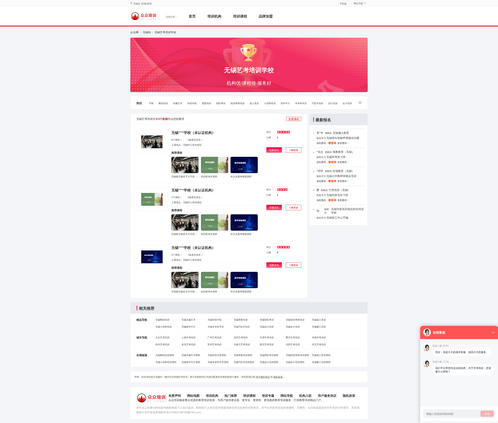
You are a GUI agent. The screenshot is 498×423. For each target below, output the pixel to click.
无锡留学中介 (188, 326)
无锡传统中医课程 (217, 355)
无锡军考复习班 (335, 157)
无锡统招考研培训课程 (297, 355)
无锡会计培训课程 (295, 362)
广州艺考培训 (215, 337)
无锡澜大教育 (341, 133)
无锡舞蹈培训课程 (164, 355)
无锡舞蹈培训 (162, 319)
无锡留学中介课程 (190, 362)
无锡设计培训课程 (269, 362)
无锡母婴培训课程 (243, 355)
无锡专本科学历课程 (218, 362)
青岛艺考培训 (188, 344)
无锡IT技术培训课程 (244, 362)
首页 (192, 16)
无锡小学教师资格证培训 (341, 176)
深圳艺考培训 (241, 337)
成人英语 (254, 103)
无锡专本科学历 (216, 326)
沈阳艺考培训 (293, 344)
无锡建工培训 (319, 326)
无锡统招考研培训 (295, 319)
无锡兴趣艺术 (188, 319)
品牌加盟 (266, 16)
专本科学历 (301, 103)
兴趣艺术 (177, 103)
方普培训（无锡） (339, 190)
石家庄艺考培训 (242, 344)
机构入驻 (305, 395)
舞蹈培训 (163, 103)
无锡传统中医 (215, 319)
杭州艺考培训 (162, 344)
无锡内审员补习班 (337, 195)
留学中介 (285, 103)
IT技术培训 (317, 103)
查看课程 (293, 119)
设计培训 (333, 103)
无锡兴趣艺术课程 (190, 355)
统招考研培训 (238, 103)
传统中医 (192, 103)
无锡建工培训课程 (321, 362)
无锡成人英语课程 (321, 355)
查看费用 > (343, 143)
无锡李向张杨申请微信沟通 (342, 138)
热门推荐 (230, 395)
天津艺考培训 (267, 337)
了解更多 (293, 150)
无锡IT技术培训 (242, 326)
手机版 (343, 3)
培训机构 (214, 16)
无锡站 (147, 32)
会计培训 (347, 103)
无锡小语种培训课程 (165, 362)
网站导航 (287, 395)
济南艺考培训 (319, 337)
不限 (151, 103)
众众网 (134, 32)
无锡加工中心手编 (337, 217)
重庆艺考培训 (293, 337)
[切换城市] (146, 3)
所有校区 (197, 144)
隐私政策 (278, 376)
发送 (487, 414)
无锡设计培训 (267, 326)
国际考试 (220, 103)
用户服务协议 (263, 376)
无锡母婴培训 (241, 319)
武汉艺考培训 (319, 344)
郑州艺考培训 (215, 344)
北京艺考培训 (162, 337)
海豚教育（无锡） (343, 152)
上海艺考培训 (188, 337)
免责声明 (174, 395)
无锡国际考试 (267, 319)
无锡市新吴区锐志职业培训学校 (347, 211)
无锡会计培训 (293, 326)
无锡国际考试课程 (269, 355)
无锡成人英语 (319, 319)
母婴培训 (206, 103)
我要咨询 (274, 150)
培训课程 (240, 16)
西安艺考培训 (267, 344)
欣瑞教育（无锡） (343, 171)
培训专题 (268, 395)
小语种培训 (270, 103)
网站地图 (193, 395)
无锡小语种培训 (163, 326)
